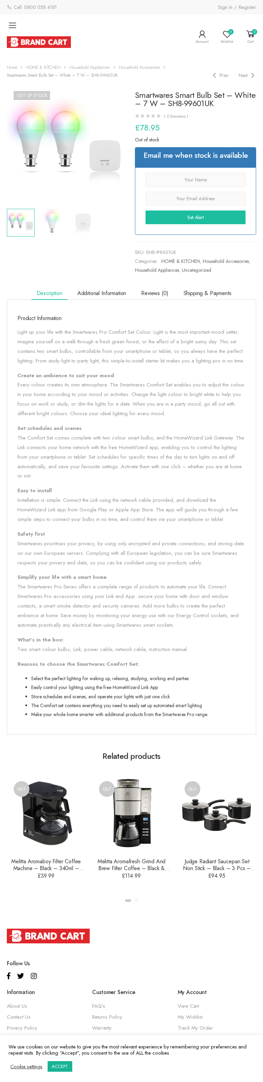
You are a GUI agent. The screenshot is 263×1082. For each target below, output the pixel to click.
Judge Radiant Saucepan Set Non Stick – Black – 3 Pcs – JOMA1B (217, 868)
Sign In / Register (237, 7)
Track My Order (195, 1028)
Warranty (102, 1028)
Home (12, 67)
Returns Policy (107, 1017)
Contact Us (18, 1017)
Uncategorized (196, 270)
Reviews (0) (154, 293)
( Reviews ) (176, 116)
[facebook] (8, 976)
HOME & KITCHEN (43, 67)
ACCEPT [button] (60, 1066)
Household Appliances (90, 67)
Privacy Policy (22, 1028)
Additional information (101, 293)
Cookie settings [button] (26, 1067)
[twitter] (20, 976)
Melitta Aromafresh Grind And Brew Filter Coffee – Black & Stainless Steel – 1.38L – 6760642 (132, 871)
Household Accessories (139, 67)
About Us (17, 1006)
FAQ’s (98, 1006)
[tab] (49, 293)
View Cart (188, 1006)
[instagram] (34, 976)
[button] (128, 901)
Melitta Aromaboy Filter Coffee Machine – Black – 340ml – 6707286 (46, 868)
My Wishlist (190, 1017)
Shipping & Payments (207, 293)
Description (49, 293)
